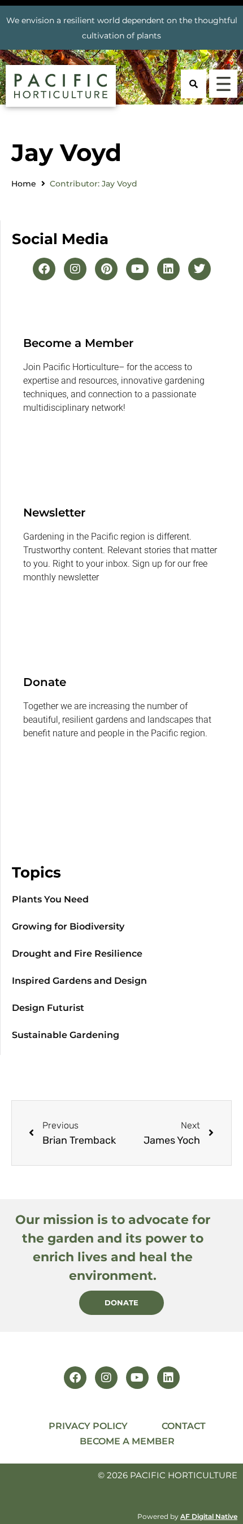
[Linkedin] (168, 269)
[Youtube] (137, 269)
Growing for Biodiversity (68, 926)
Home (23, 184)
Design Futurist (48, 1007)
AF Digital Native (208, 1516)
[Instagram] (75, 269)
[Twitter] (199, 269)
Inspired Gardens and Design (79, 980)
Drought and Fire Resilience (77, 953)
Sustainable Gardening (65, 1035)
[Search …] (193, 84)
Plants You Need (50, 899)
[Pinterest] (106, 269)
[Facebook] (44, 269)
